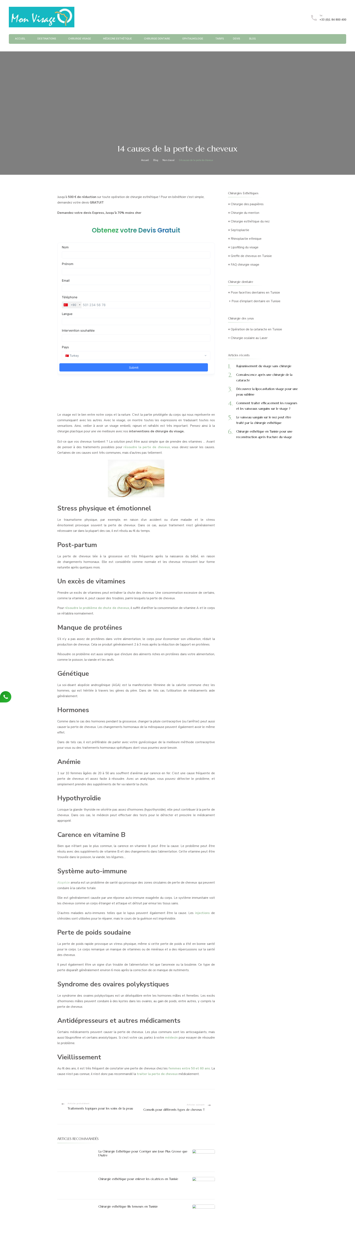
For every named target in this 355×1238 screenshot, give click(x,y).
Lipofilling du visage (244, 247)
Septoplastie (240, 230)
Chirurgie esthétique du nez (250, 221)
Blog (252, 38)
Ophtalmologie (192, 38)
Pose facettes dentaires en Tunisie (255, 292)
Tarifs (219, 38)
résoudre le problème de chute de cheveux (97, 608)
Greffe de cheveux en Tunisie (251, 256)
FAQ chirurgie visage (245, 265)
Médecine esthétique (117, 38)
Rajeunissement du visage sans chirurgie (263, 366)
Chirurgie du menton (245, 213)
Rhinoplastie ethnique (246, 239)
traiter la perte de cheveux (157, 1074)
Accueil (20, 38)
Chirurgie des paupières (247, 204)
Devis (236, 38)
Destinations (46, 38)
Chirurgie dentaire (157, 38)
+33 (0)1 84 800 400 (332, 20)
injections (202, 913)
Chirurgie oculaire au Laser (249, 338)
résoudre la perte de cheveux (146, 447)
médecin (171, 1038)
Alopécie (63, 882)
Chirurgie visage (79, 38)
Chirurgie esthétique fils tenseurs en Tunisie (128, 1206)
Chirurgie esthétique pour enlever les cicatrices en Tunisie (138, 1179)
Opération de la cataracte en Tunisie (256, 329)
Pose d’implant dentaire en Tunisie (256, 301)
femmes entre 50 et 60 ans (189, 1068)
